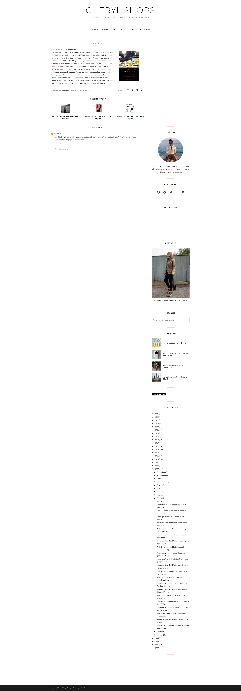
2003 (157, 648)
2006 (157, 638)
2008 (157, 466)
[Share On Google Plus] (142, 90)
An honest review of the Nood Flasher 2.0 (176, 354)
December (161, 472)
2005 (157, 641)
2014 (157, 446)
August (160, 485)
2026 (157, 414)
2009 (157, 462)
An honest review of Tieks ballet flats (174, 366)
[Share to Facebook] (128, 90)
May (158, 495)
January (160, 635)
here (76, 83)
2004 (157, 644)
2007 (157, 469)
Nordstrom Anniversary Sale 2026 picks (171, 301)
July (158, 488)
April (158, 498)
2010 (157, 459)
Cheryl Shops (120, 10)
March (159, 501)
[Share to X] (133, 90)
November (161, 475)
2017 (157, 443)
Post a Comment (61, 149)
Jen (55, 134)
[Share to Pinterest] (137, 90)
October (160, 478)
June (159, 491)
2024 (157, 420)
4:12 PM (58, 143)
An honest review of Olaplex (175, 343)
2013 (157, 449)
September (161, 482)
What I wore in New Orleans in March (176, 378)
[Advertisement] (171, 83)
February (160, 631)
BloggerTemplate (81, 688)
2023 (157, 423)
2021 (157, 430)
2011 (157, 456)
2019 (157, 436)
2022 (157, 427)
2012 (157, 452)
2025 (157, 417)
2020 (157, 433)
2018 (157, 440)
